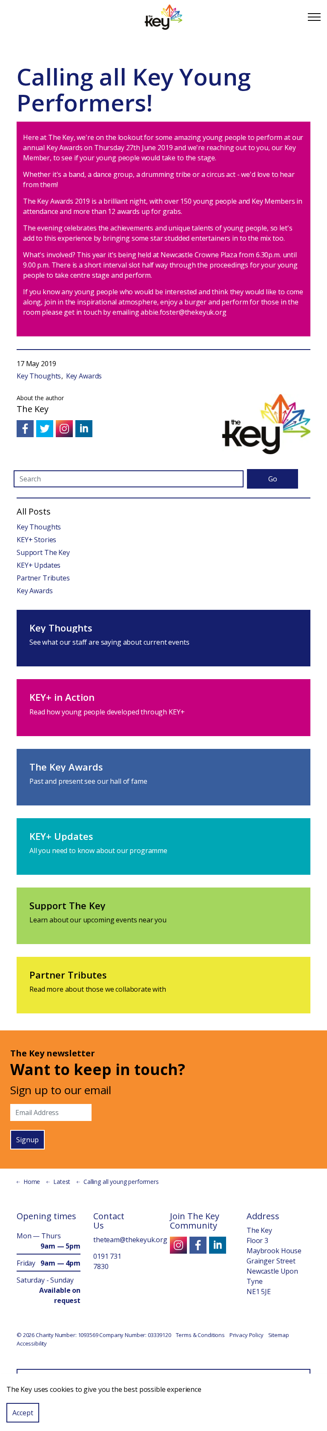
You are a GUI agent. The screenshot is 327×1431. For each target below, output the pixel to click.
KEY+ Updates (38, 565)
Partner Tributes (43, 578)
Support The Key (43, 552)
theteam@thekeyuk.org (130, 1239)
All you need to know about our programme (98, 850)
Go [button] (272, 479)
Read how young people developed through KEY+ (106, 712)
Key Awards (84, 376)
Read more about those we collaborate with (97, 989)
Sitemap (278, 1335)
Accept (22, 1412)
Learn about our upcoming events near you (97, 920)
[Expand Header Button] (314, 17)
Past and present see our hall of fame (88, 781)
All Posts (34, 511)
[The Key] (163, 17)
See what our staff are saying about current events (109, 642)
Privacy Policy (246, 1335)
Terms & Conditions (200, 1335)
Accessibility (32, 1343)
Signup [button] (27, 1139)
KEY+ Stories (36, 539)
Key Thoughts (39, 376)
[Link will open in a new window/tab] (25, 428)
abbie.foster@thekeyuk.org (183, 312)
